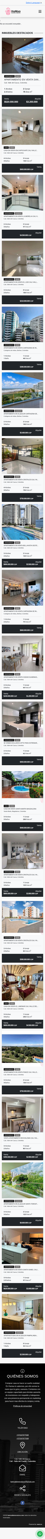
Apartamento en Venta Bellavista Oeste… (21, 545)
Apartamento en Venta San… (22, 79)
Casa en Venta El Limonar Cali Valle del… (21, 1006)
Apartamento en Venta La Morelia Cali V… (21, 216)
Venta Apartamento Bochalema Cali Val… (21, 1138)
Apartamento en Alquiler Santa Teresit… (21, 1204)
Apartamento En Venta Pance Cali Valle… (21, 1072)
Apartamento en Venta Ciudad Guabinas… (21, 677)
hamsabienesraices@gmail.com (22, 1482)
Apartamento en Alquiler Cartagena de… (21, 414)
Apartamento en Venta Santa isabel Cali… (21, 1270)
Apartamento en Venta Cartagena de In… (21, 348)
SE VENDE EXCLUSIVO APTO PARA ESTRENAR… (21, 743)
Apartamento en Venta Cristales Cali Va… (21, 480)
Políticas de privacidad (22, 1406)
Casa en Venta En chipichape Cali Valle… (21, 150)
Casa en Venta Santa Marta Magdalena (20, 809)
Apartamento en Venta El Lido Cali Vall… (21, 282)
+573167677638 (22, 1435)
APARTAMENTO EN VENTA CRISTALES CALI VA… (21, 875)
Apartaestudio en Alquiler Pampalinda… (21, 1335)
